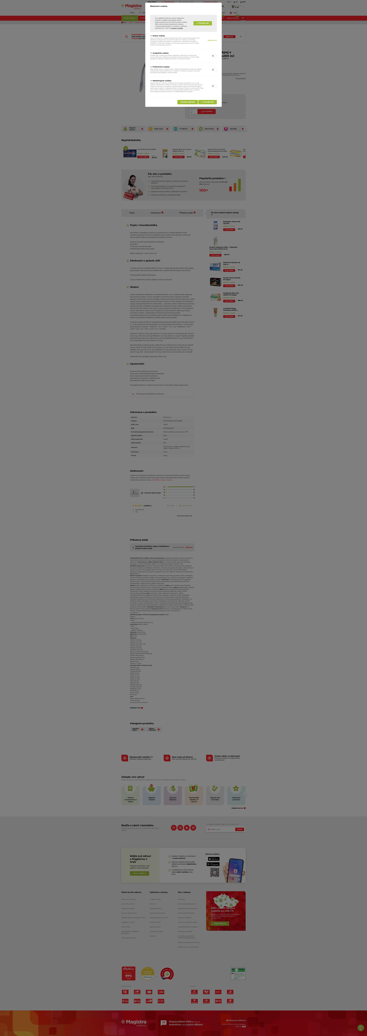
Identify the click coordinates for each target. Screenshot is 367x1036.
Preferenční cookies (161, 67)
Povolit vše (203, 23)
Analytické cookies (161, 53)
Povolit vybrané (188, 102)
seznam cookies (177, 28)
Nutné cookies (159, 36)
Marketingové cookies (162, 81)
